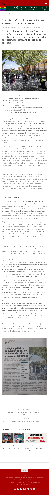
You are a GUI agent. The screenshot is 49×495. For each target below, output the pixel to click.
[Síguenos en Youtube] (24, 489)
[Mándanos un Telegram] (34, 489)
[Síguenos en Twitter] (21, 489)
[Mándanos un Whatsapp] (31, 489)
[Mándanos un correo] (15, 489)
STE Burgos (6, 14)
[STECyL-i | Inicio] (4, 3)
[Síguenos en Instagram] (28, 489)
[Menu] (46, 3)
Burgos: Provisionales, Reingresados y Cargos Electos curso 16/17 (34, 448)
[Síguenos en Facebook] (18, 489)
